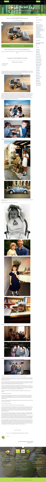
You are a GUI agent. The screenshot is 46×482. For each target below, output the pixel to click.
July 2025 (37, 67)
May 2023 (37, 78)
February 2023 (38, 83)
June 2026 (37, 49)
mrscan (21, 20)
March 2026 (37, 54)
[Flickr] (11, 465)
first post (7, 419)
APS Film (37, 26)
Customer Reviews (20, 1)
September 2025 (38, 64)
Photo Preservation (38, 37)
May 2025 (37, 70)
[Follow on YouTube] (9, 465)
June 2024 (37, 73)
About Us (11, 1)
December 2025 (38, 59)
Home (3, 1)
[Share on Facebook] (14, 430)
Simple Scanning (26, 1)
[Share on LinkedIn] (20, 430)
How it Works (15, 1)
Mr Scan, (22, 96)
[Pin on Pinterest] (18, 430)
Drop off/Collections (32, 1)
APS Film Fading (41, 26)
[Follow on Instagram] (5, 465)
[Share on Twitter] (15, 430)
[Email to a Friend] (17, 430)
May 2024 (37, 75)
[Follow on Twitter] (7, 465)
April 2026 (37, 52)
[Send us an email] (8, 465)
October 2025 (38, 62)
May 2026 (37, 51)
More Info (37, 1)
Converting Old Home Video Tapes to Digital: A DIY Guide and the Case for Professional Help (40, 30)
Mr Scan (24, 71)
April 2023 (37, 80)
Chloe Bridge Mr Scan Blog (20, 58)
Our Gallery (42, 1)
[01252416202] (1, 3)
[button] (1, 14)
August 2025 (38, 65)
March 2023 (37, 81)
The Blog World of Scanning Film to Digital (40, 43)
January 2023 (38, 85)
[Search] (21, 15)
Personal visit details (38, 471)
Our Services (6, 1)
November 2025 (38, 60)
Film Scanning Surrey (38, 34)
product (42, 37)
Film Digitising (37, 33)
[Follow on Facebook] (4, 465)
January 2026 (38, 57)
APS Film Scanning (38, 27)
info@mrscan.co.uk (38, 458)
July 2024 (37, 72)
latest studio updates (25, 14)
